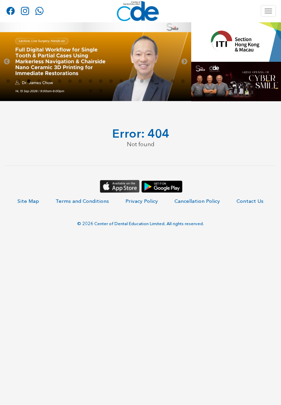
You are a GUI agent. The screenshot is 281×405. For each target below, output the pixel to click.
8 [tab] (80, 81)
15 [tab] (152, 81)
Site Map (28, 201)
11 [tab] (111, 81)
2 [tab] (18, 81)
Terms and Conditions (82, 201)
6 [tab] (59, 81)
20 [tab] (100, 91)
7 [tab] (69, 81)
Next (184, 61)
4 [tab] (39, 81)
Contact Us (250, 201)
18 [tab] (183, 81)
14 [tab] (141, 81)
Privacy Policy (141, 201)
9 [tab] (90, 81)
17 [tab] (172, 81)
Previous (6, 61)
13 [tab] (131, 81)
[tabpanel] (95, 61)
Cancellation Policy (197, 201)
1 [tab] (8, 81)
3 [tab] (28, 81)
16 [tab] (162, 81)
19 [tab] (90, 91)
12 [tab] (121, 81)
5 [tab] (49, 81)
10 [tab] (100, 81)
